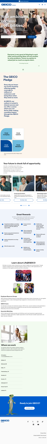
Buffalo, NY (3, 360)
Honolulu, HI (3, 375)
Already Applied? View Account (40, 435)
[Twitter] (33, 421)
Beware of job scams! (24, 1)
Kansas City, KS (4, 386)
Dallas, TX (3, 367)
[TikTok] (42, 421)
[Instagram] (37, 421)
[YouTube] (38, 424)
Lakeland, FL (3, 390)
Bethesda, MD (4, 363)
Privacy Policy (43, 433)
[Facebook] (28, 421)
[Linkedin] (33, 424)
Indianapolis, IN (4, 382)
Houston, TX (3, 379)
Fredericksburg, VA (5, 371)
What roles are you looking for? (8, 34)
